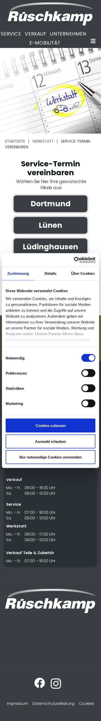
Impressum (17, 703)
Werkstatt (43, 141)
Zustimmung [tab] (18, 273)
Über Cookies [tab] (83, 273)
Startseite (15, 141)
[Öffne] (93, 41)
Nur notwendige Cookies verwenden (50, 457)
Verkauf (35, 33)
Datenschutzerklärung (53, 703)
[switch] (88, 373)
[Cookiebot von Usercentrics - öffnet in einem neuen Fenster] (73, 260)
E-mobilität (44, 42)
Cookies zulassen (51, 425)
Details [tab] (51, 273)
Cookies (86, 703)
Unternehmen (68, 33)
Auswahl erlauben (50, 441)
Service (11, 33)
